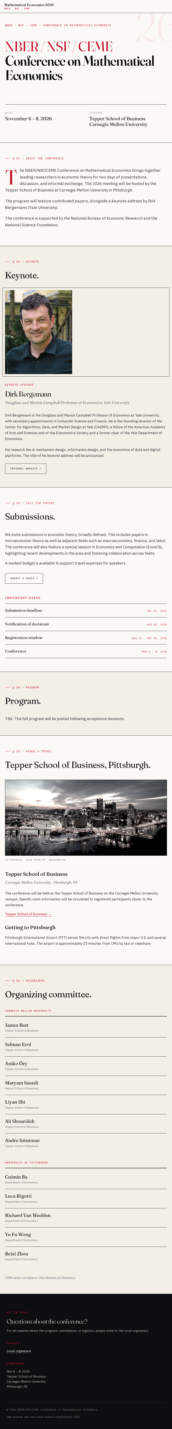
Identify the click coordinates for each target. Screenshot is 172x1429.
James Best (17, 1025)
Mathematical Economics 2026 (29, 6)
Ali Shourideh (19, 1121)
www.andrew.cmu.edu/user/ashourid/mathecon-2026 (43, 1416)
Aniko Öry (16, 1063)
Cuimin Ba (16, 1177)
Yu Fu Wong (18, 1234)
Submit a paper (22, 578)
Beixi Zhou (16, 1254)
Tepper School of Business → (28, 914)
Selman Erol (18, 1044)
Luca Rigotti (18, 1196)
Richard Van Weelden (28, 1215)
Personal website (24, 468)
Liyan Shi (15, 1102)
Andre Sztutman (22, 1140)
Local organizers (19, 1351)
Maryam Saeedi (21, 1083)
